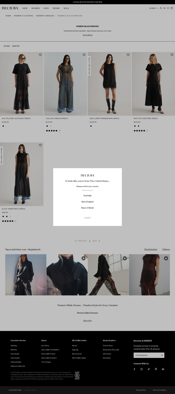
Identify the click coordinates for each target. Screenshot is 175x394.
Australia (87, 195)
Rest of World (87, 208)
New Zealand (87, 201)
